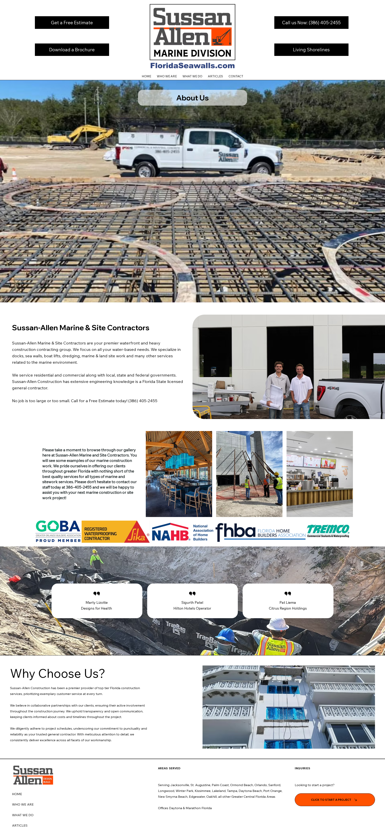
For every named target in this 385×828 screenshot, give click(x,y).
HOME (17, 794)
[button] (72, 22)
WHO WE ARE (23, 804)
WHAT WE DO (22, 815)
